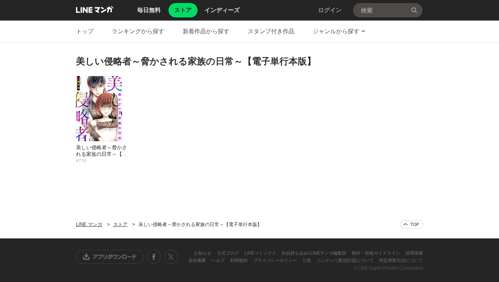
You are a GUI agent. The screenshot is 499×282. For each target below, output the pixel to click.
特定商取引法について (401, 260)
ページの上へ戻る (411, 224)
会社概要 (197, 260)
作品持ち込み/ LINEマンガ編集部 (314, 253)
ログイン (330, 10)
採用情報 (414, 253)
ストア (120, 224)
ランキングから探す (138, 31)
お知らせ (203, 253)
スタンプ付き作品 (271, 31)
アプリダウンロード (110, 257)
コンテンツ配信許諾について (346, 260)
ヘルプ (219, 260)
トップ (85, 31)
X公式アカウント (171, 257)
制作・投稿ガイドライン (376, 253)
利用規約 (239, 260)
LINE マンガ (94, 9)
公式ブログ (228, 253)
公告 (307, 260)
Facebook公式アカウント (153, 257)
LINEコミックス (260, 253)
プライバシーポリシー (275, 260)
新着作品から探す (206, 31)
